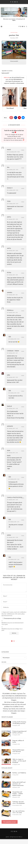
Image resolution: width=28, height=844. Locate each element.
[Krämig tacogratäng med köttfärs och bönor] (6, 734)
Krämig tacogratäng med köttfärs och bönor (19, 732)
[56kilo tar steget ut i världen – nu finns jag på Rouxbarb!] (6, 762)
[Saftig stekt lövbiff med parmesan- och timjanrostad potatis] (6, 784)
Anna (9, 535)
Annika (9, 292)
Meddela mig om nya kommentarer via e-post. (13, 623)
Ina (8, 167)
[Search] (26, 26)
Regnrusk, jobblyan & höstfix (18, 741)
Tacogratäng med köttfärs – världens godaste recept (17, 793)
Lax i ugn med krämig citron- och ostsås (18, 812)
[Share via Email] (23, 117)
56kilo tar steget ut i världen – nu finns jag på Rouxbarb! (19, 761)
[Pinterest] (22, 26)
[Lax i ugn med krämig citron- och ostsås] (6, 813)
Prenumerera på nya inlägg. (12, 618)
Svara (22, 150)
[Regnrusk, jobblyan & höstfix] (6, 743)
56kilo (14, 693)
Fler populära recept (9, 822)
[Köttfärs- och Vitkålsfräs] (6, 775)
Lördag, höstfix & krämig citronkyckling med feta (19, 722)
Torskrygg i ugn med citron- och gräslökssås (18, 802)
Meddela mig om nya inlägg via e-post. (12, 629)
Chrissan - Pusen (13, 351)
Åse (10, 336)
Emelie (9, 406)
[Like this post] (11, 117)
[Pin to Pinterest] (19, 117)
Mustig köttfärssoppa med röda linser (18, 750)
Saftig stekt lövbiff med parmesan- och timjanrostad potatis (18, 784)
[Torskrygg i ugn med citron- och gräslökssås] (6, 804)
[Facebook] (10, 2)
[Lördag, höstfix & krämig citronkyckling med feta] (6, 724)
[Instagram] (12, 2)
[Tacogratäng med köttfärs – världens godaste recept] (6, 794)
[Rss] (17, 2)
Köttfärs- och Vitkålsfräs (19, 773)
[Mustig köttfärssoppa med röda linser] (6, 752)
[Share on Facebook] (15, 117)
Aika (8, 375)
